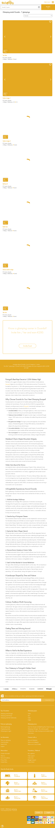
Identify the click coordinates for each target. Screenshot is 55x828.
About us (3, 756)
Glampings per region (6, 731)
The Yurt (5, 312)
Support (2, 746)
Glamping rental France (6, 715)
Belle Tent (5, 227)
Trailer (29, 713)
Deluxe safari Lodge (8, 269)
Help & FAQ (4, 744)
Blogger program (32, 760)
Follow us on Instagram (33, 742)
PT (3, 57)
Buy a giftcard (31, 753)
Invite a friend (31, 762)
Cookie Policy (4, 762)
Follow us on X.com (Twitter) (34, 744)
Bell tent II (5, 184)
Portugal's (8, 384)
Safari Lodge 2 (7, 141)
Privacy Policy (4, 760)
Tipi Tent (5, 55)
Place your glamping (6, 740)
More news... (31, 733)
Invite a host (30, 758)
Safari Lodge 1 (7, 98)
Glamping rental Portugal (7, 713)
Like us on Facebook (32, 740)
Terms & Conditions (5, 758)
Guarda (9, 57)
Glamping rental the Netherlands (8, 718)
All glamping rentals (5, 729)
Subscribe (47, 700)
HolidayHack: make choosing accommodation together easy (41, 731)
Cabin (29, 718)
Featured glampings (5, 727)
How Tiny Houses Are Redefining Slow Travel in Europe (41, 727)
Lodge (29, 720)
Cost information (4, 742)
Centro (5, 57)
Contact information (5, 753)
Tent (29, 715)
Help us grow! (31, 756)
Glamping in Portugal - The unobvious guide (38, 729)
